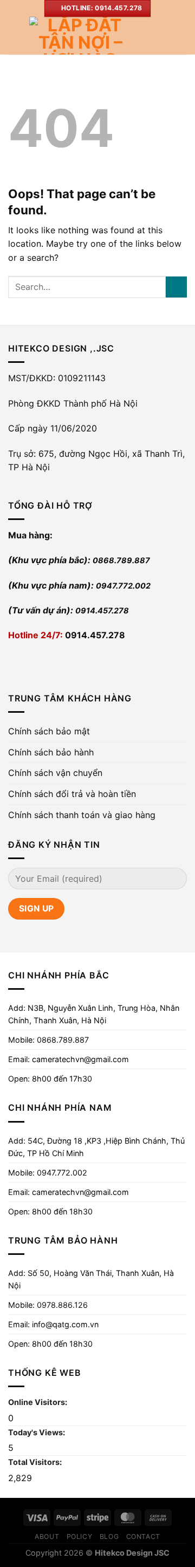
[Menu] (14, 35)
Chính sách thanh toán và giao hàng (81, 814)
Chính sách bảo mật (49, 731)
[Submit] (176, 287)
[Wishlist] (144, 36)
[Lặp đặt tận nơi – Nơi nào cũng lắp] (80, 36)
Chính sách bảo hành (51, 752)
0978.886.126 (62, 1304)
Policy (80, 1536)
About (47, 1536)
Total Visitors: (35, 1462)
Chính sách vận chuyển (55, 772)
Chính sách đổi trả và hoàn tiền (72, 793)
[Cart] (181, 36)
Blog (109, 1536)
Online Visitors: (38, 1402)
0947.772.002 (123, 585)
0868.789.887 (121, 560)
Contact (143, 1536)
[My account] (163, 36)
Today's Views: (37, 1432)
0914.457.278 (102, 610)
